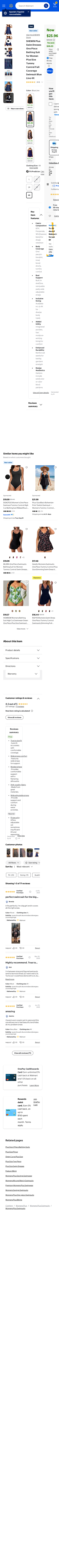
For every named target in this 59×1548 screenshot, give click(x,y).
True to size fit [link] (16, 740)
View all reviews (14, 717)
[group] (37, 82)
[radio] (30, 101)
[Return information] (48, 66)
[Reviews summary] (42, 82)
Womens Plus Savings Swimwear (18, 1176)
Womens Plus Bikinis (13, 1200)
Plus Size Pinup (11, 1152)
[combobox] (32, 5)
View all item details (41, 393)
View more (21, 629)
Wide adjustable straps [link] (20, 795)
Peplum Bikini (11, 1171)
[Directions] (38, 666)
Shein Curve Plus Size (14, 1157)
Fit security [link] (15, 817)
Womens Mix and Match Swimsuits (19, 1181)
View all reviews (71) (22, 1053)
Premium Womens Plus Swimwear (19, 1185)
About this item (12, 641)
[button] (34, 173)
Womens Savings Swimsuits (16, 1190)
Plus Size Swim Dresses (14, 1166)
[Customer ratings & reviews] (38, 697)
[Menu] (4, 6)
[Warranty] (36, 674)
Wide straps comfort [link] (19, 756)
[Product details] (38, 650)
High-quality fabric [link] (18, 785)
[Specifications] (38, 658)
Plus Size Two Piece (13, 1161)
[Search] (46, 6)
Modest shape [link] (16, 767)
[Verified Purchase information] (30, 892)
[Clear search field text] (42, 5)
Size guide (34, 168)
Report (37, 948)
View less (21, 836)
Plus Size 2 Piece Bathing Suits (17, 1147)
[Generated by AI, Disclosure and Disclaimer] (16, 838)
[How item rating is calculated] (32, 711)
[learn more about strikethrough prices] (54, 40)
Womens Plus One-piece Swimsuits (19, 1195)
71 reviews (20, 706)
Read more (9, 979)
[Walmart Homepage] (11, 6)
